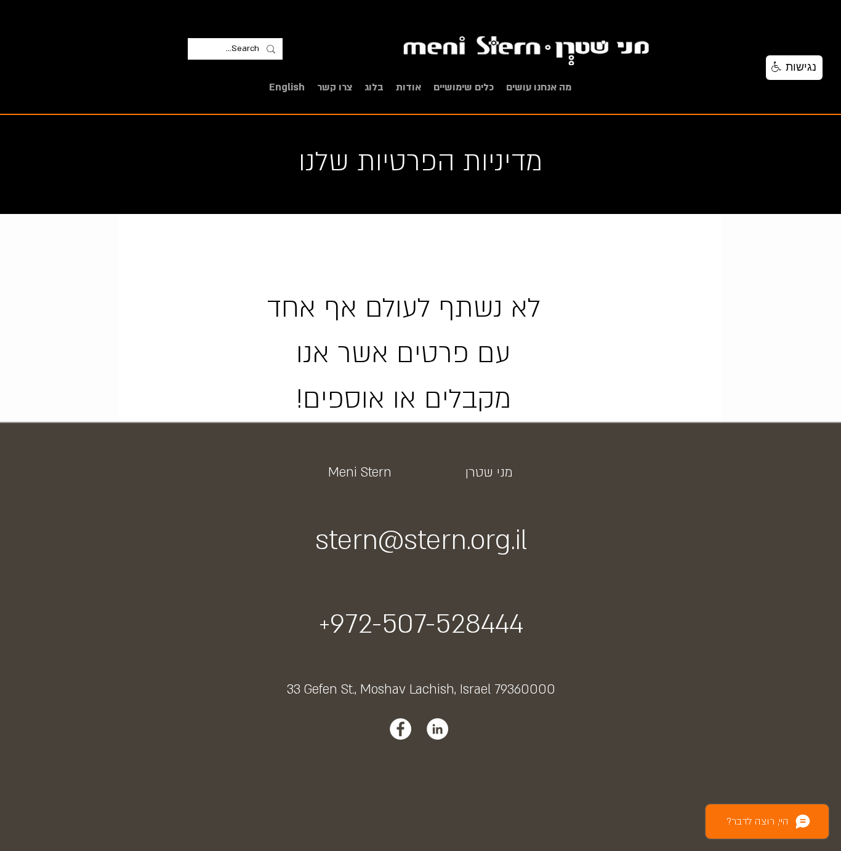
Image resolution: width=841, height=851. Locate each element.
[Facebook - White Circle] (400, 729)
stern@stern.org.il (421, 540)
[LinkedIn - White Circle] (437, 729)
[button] (538, 88)
